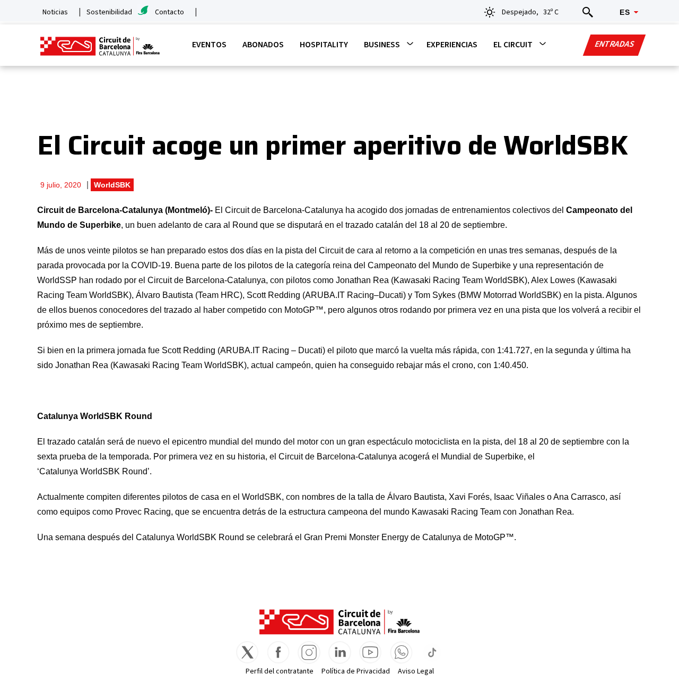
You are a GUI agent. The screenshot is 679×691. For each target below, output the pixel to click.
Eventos (209, 44)
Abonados (263, 44)
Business (382, 44)
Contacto (169, 12)
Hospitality (324, 44)
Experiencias (451, 44)
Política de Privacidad (355, 671)
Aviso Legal (416, 671)
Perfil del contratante (280, 671)
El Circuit (513, 44)
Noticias (55, 12)
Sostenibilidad (109, 12)
